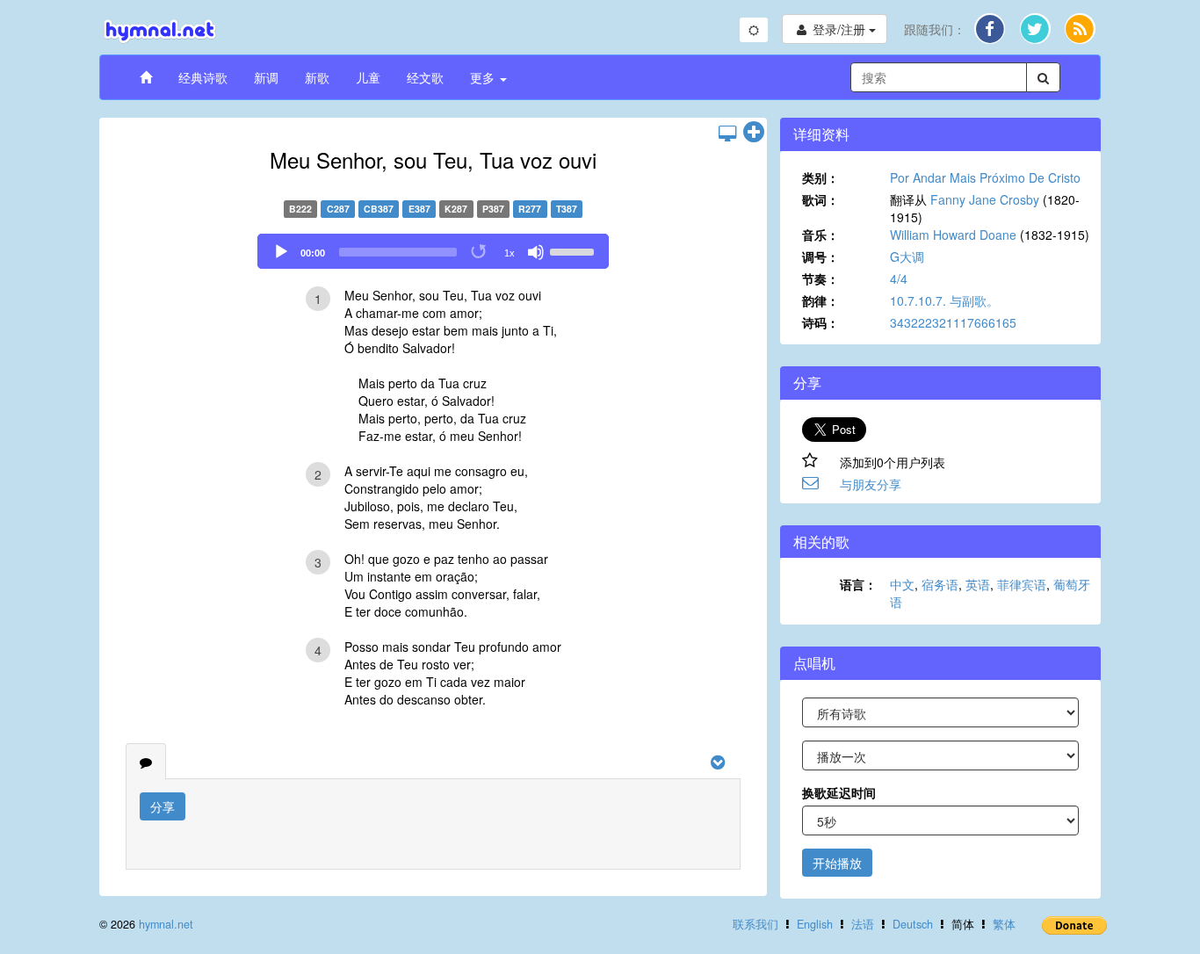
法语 (862, 924)
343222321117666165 (953, 322)
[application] (433, 251)
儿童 (368, 77)
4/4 (898, 278)
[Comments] (146, 761)
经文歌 (425, 77)
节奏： (820, 278)
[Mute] (536, 252)
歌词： (820, 199)
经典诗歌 (203, 77)
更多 (484, 77)
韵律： (820, 300)
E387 (419, 208)
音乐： (820, 234)
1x (509, 253)
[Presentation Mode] (727, 132)
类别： (820, 177)
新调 (266, 77)
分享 (162, 806)
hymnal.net (166, 924)
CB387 (379, 208)
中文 (902, 584)
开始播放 (837, 862)
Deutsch (913, 924)
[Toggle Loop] (479, 252)
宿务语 (940, 584)
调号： (820, 256)
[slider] (574, 250)
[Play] (281, 252)
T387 (566, 208)
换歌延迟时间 (839, 792)
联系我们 (755, 924)
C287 (338, 208)
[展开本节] (753, 132)
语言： (858, 584)
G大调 (907, 256)
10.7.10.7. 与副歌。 (944, 300)
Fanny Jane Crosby (984, 199)
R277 (529, 208)
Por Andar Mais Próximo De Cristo (985, 177)
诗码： (820, 322)
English (815, 924)
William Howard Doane (953, 234)
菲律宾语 (1021, 584)
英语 (977, 584)
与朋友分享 (870, 484)
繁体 (1004, 924)
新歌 (317, 77)
